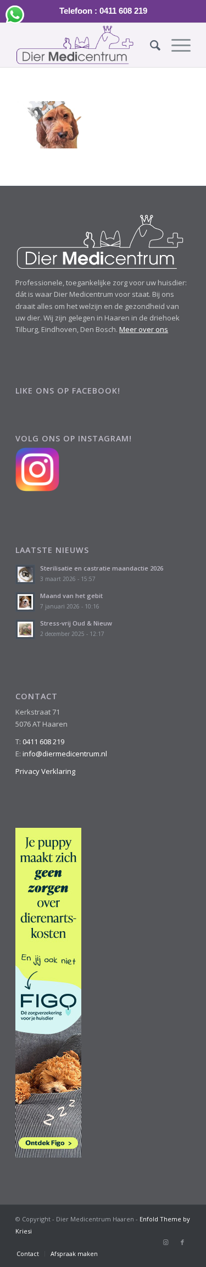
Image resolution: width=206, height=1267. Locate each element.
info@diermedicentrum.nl (65, 754)
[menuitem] (149, 45)
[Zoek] (149, 45)
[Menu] (175, 45)
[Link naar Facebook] (182, 1242)
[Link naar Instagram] (166, 1242)
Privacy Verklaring (45, 771)
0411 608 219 (43, 741)
